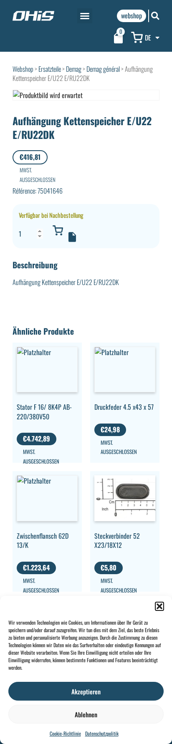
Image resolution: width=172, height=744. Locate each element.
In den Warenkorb (57, 230)
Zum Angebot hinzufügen (72, 237)
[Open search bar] (155, 16)
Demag (73, 69)
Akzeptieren (86, 691)
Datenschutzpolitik (102, 733)
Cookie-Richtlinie (65, 733)
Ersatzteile (49, 69)
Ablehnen (86, 714)
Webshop (23, 69)
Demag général (103, 69)
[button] (159, 606)
